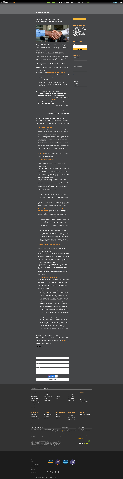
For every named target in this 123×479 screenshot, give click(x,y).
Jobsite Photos (46, 416)
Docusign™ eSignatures (48, 423)
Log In (120, 2)
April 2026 (76, 85)
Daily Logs (57, 392)
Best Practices (76, 57)
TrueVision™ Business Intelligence (84, 391)
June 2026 (76, 81)
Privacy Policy (57, 477)
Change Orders (34, 394)
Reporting (57, 420)
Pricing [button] (83, 2)
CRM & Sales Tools (35, 412)
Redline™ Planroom (71, 417)
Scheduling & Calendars (48, 390)
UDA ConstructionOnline (78, 61)
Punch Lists (58, 394)
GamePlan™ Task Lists (48, 396)
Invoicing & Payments (35, 404)
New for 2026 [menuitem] (34, 458)
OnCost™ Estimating (35, 392)
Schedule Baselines (47, 400)
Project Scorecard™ (83, 394)
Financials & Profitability (84, 401)
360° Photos (46, 421)
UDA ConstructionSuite (78, 66)
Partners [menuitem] (33, 467)
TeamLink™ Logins (71, 400)
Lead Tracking (34, 414)
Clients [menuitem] (32, 461)
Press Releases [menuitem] (34, 472)
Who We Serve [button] (66, 2)
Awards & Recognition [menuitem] (35, 464)
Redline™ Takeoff (34, 398)
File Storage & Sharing (48, 414)
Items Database (34, 400)
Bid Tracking (33, 407)
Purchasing (33, 405)
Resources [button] (78, 2)
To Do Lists (58, 396)
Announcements (71, 398)
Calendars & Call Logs (35, 418)
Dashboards (58, 421)
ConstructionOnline (59, 270)
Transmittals (58, 418)
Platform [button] (59, 2)
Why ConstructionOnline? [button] (51, 2)
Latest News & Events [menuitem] (35, 462)
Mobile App (82, 412)
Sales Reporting (34, 420)
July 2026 (75, 79)
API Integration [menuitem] (34, 466)
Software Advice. (71, 438)
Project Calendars (47, 394)
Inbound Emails (71, 396)
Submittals (58, 416)
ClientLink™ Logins (34, 421)
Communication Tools (72, 390)
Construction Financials (36, 390)
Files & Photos (46, 412)
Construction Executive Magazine (67, 432)
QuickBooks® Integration (36, 402)
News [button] (72, 2)
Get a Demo (115, 2)
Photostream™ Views (47, 418)
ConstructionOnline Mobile (85, 414)
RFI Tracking (58, 414)
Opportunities (34, 416)
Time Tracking (46, 398)
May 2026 (76, 83)
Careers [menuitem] (32, 469)
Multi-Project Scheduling (84, 399)
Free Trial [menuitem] (33, 459)
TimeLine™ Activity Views (36, 423)
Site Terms (53, 477)
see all (74, 68)
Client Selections (34, 396)
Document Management (60, 412)
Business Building (77, 59)
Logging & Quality (59, 390)
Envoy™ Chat (70, 394)
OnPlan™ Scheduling (47, 392)
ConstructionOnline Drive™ (49, 420)
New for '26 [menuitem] (89, 2)
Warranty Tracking (59, 398)
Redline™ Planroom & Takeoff (72, 413)
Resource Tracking (83, 397)
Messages (69, 392)
